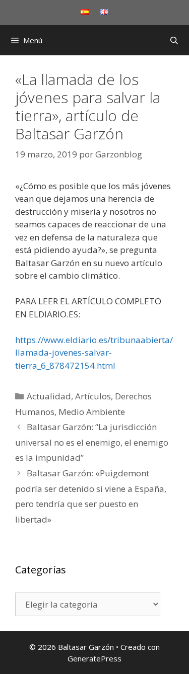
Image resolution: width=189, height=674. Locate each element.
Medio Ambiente (91, 411)
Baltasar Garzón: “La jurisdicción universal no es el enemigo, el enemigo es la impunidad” (91, 442)
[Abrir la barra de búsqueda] (174, 40)
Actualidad (49, 396)
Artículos (93, 396)
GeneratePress (94, 658)
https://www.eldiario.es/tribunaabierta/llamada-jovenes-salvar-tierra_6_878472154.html (94, 352)
